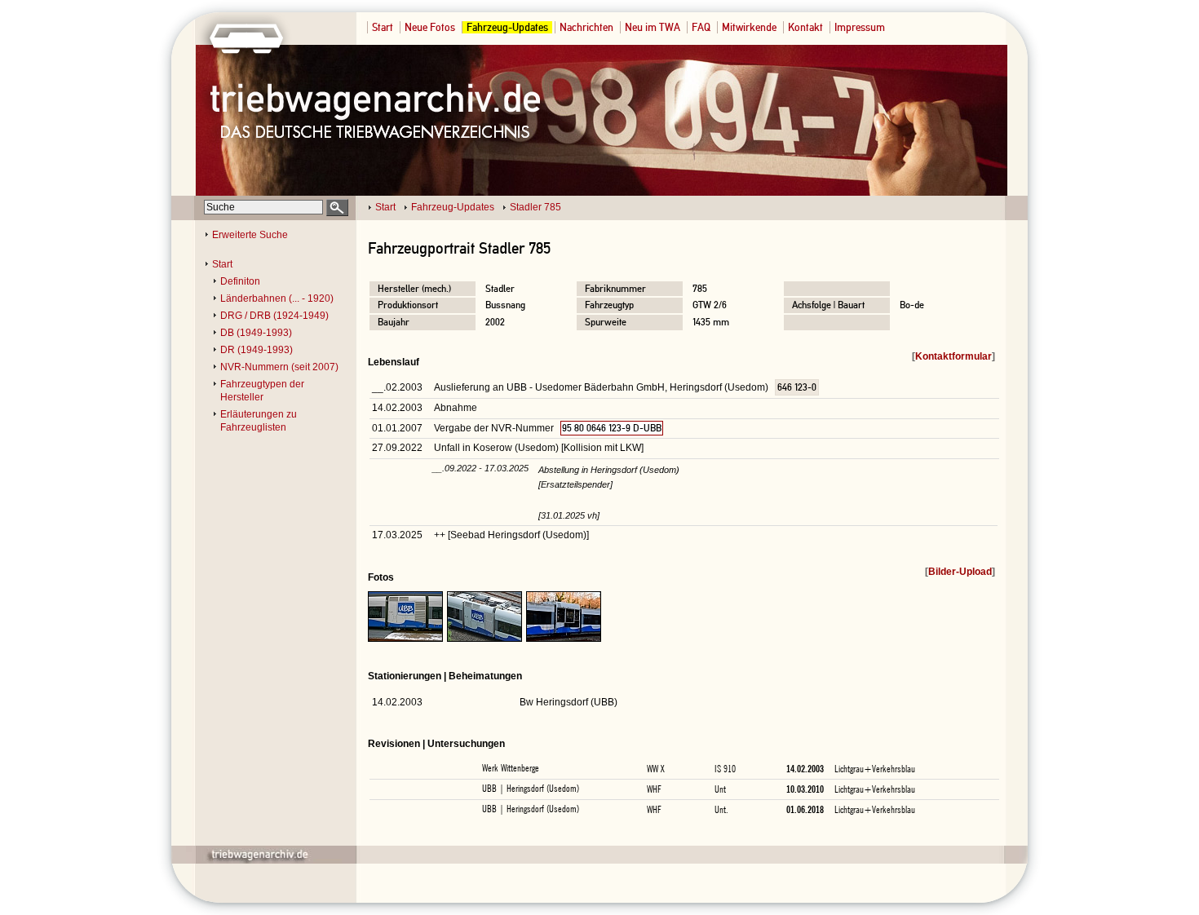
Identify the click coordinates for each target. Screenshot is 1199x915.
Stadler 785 (535, 207)
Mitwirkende (749, 27)
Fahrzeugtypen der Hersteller (262, 390)
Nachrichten (586, 27)
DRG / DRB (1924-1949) (274, 315)
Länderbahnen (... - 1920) (277, 298)
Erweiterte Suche (250, 235)
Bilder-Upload (960, 571)
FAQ (701, 27)
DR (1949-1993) (256, 350)
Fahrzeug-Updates (507, 27)
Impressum (859, 27)
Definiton (240, 281)
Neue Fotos (430, 27)
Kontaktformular (953, 356)
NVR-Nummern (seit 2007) (279, 367)
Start (382, 27)
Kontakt (805, 27)
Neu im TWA (652, 27)
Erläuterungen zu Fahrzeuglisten (258, 421)
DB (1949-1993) (256, 332)
